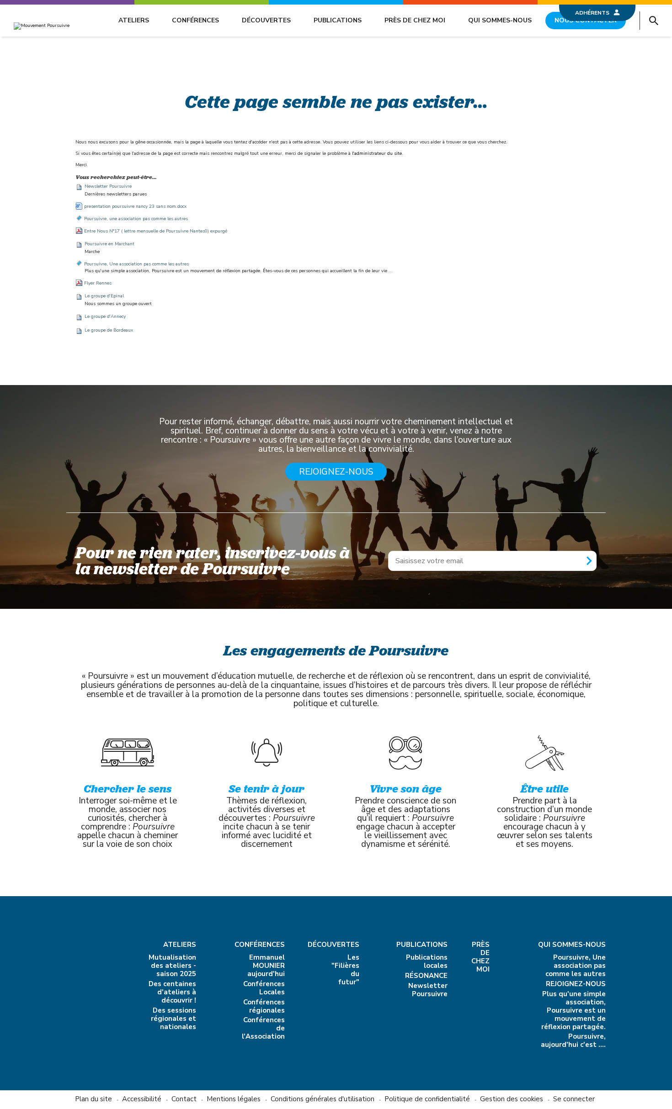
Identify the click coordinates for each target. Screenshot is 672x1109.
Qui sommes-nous (500, 20)
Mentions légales (234, 1099)
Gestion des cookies (511, 1099)
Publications (338, 20)
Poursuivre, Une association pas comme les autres (136, 264)
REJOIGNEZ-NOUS (336, 472)
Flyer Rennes (98, 283)
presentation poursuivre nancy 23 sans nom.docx (135, 206)
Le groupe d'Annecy (105, 316)
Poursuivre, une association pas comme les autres (136, 219)
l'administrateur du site (377, 153)
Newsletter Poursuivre (108, 186)
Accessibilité (141, 1099)
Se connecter (574, 1099)
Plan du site (93, 1099)
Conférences (195, 20)
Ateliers (133, 20)
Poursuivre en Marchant (109, 244)
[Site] (41, 26)
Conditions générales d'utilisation (322, 1099)
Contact (184, 1099)
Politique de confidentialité (427, 1099)
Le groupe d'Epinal (104, 296)
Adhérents (592, 12)
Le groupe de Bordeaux (109, 330)
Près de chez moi (414, 20)
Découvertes (266, 20)
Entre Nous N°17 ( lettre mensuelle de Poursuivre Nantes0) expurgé (155, 231)
